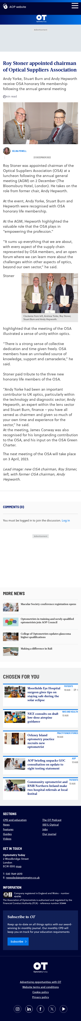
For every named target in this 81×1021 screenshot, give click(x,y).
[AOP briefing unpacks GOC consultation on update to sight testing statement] (15, 764)
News (6, 825)
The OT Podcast (51, 820)
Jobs (45, 829)
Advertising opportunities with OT (40, 982)
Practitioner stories (67, 733)
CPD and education (15, 820)
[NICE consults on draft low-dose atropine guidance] (15, 717)
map (18, 866)
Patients (68, 686)
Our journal (49, 834)
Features (8, 829)
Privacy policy (40, 997)
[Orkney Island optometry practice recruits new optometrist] (15, 738)
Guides (7, 834)
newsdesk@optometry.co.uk (23, 877)
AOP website (17, 7)
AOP (74, 758)
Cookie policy (40, 992)
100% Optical (50, 825)
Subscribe (17, 941)
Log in (66, 520)
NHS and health (70, 712)
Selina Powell (19, 151)
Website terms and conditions (40, 987)
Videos (7, 839)
